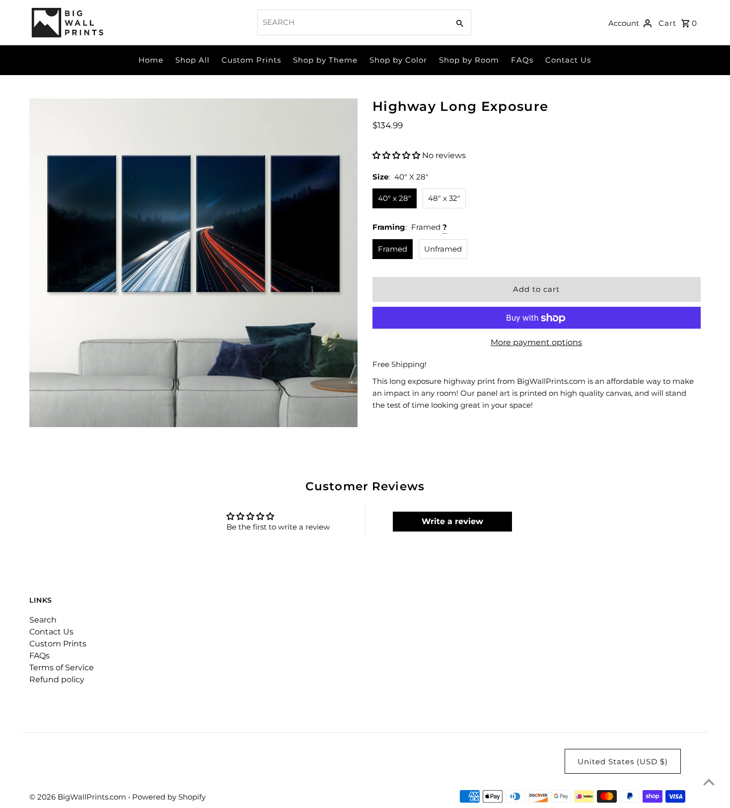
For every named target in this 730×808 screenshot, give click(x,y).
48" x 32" (444, 198)
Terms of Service (61, 667)
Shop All (192, 60)
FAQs (522, 60)
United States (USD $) (623, 761)
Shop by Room (469, 60)
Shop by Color (398, 60)
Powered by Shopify (169, 797)
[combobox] (352, 22)
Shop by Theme (325, 60)
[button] (397, 155)
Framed (392, 249)
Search (43, 620)
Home (151, 60)
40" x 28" (394, 198)
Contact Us (568, 60)
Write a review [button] (452, 521)
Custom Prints (251, 60)
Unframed (443, 249)
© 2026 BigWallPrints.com (78, 797)
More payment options (536, 343)
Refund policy (56, 679)
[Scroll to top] (709, 782)
